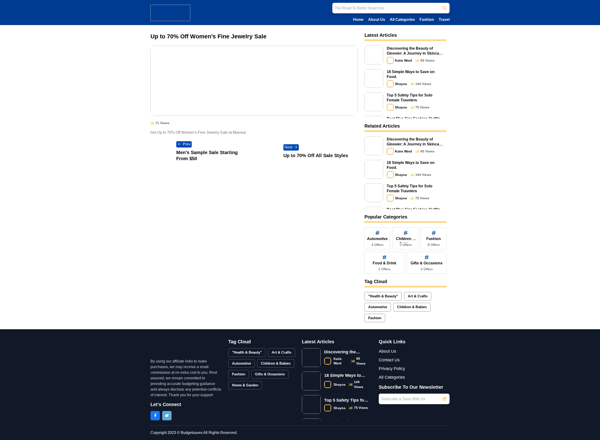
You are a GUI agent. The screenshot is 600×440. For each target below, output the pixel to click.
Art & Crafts (418, 296)
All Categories (402, 20)
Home (358, 20)
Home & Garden (245, 385)
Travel (444, 20)
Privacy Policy (392, 368)
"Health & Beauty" (383, 296)
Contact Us (389, 360)
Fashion (427, 20)
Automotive (377, 307)
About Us (376, 20)
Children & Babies (412, 307)
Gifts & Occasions (270, 374)
